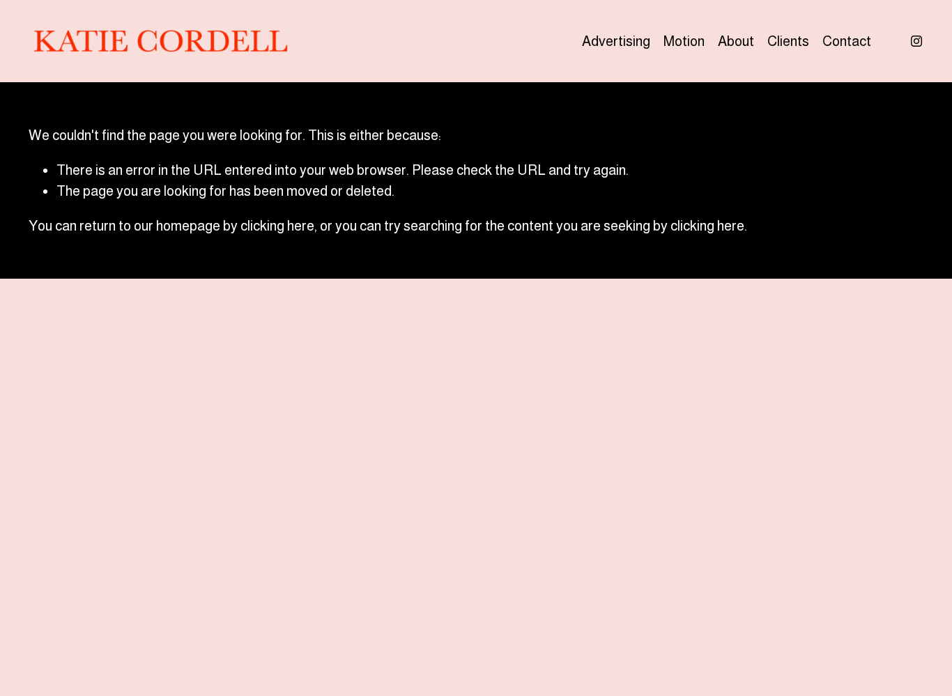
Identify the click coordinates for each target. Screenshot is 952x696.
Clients (788, 41)
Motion (684, 41)
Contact (846, 41)
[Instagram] (916, 41)
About (736, 41)
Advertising (616, 41)
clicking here (277, 225)
